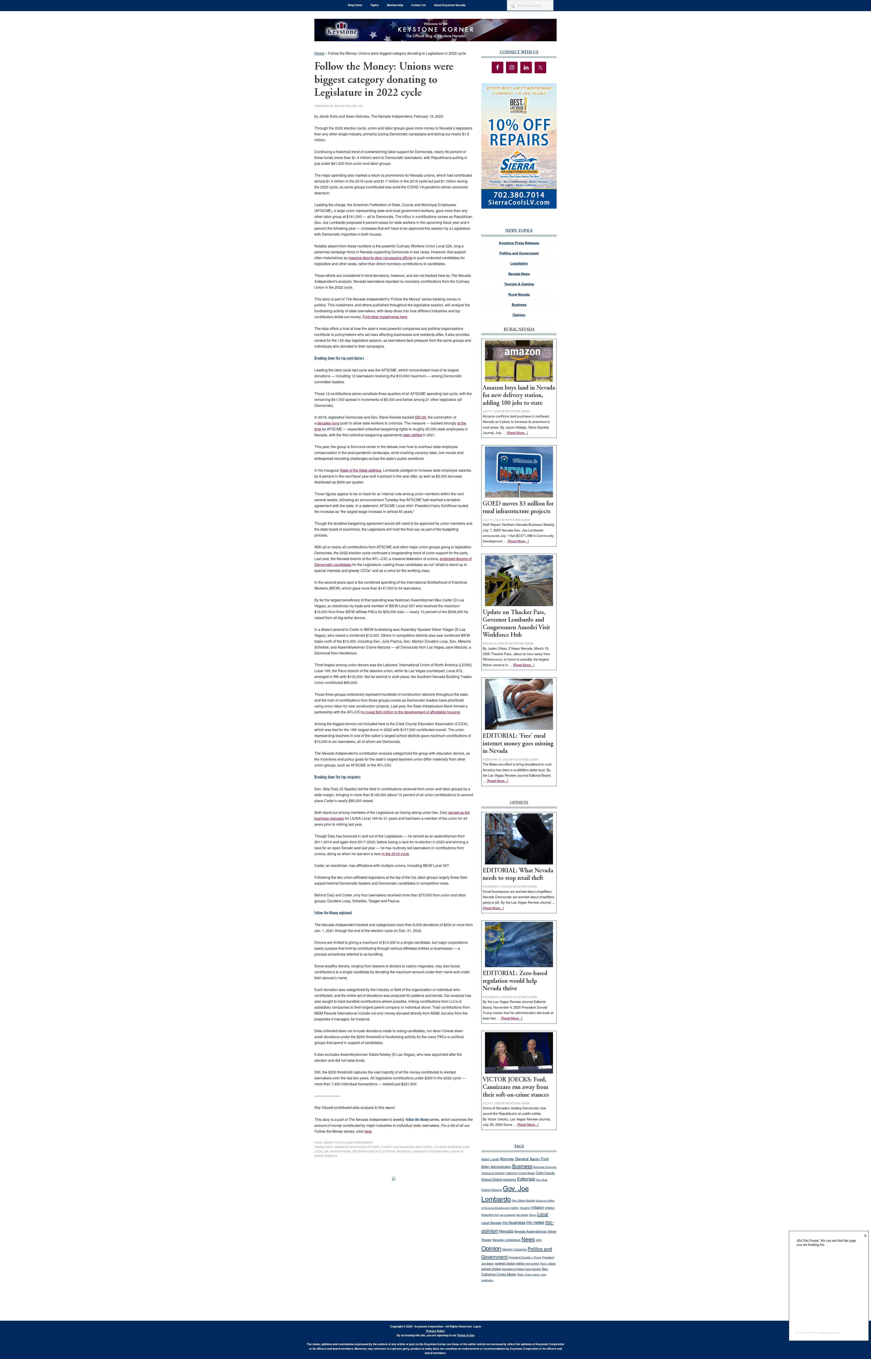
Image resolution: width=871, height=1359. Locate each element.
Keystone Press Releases (519, 242)
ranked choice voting (509, 1263)
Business (519, 304)
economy (509, 1179)
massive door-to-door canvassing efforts (380, 257)
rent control (532, 1263)
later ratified (412, 434)
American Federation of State (357, 1147)
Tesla (520, 1274)
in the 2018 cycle (395, 853)
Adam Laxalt (490, 1159)
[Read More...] (517, 432)
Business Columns (544, 1167)
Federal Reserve (491, 1190)
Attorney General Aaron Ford (524, 1158)
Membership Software (829, 1333)
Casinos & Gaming (493, 1173)
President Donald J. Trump (525, 1257)
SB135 (420, 417)
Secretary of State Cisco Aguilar (521, 1269)
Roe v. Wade (548, 1263)
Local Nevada (491, 1222)
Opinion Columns (514, 1249)
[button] (519, 146)
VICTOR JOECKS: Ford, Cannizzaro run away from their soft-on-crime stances (516, 1087)
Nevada (506, 1231)
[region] (519, 146)
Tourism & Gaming (519, 283)
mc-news (535, 1222)
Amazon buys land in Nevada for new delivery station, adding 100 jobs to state (519, 395)
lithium (532, 1215)
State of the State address (360, 470)
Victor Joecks (532, 1274)
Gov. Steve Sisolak (523, 1200)
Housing (525, 1208)
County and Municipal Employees (406, 1147)
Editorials (526, 1179)
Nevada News (519, 273)
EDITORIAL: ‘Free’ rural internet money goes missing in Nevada (518, 743)
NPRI (539, 1240)
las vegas (522, 1215)
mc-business (513, 1222)
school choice (491, 1268)
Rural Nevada (519, 294)
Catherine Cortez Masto (520, 1173)
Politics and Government (353, 1142)
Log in (477, 1326)
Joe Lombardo (507, 1215)
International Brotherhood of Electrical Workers (370, 1151)
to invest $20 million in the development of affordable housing (411, 712)
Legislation (519, 263)
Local (542, 1214)
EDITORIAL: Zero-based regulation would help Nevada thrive (515, 981)
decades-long (328, 423)
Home (319, 53)
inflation (537, 1207)
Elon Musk (541, 1179)
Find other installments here (384, 316)
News (528, 1239)
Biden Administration (496, 1166)
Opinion (519, 314)
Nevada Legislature (507, 1239)
